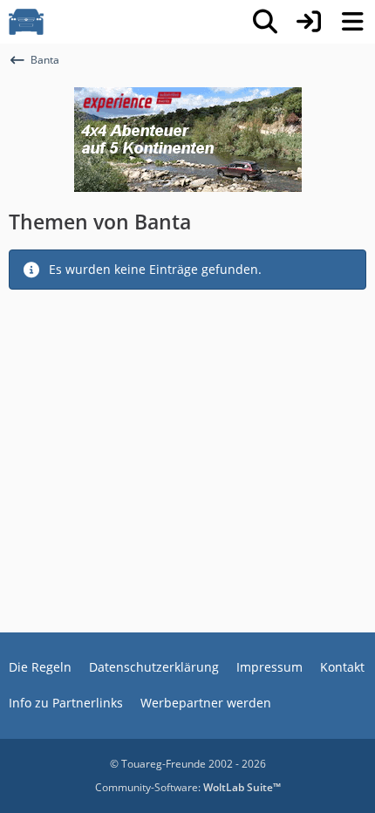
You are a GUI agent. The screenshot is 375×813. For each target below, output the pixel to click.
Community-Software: (188, 787)
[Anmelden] (308, 22)
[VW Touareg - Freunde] (26, 21)
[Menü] (352, 21)
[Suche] (265, 21)
